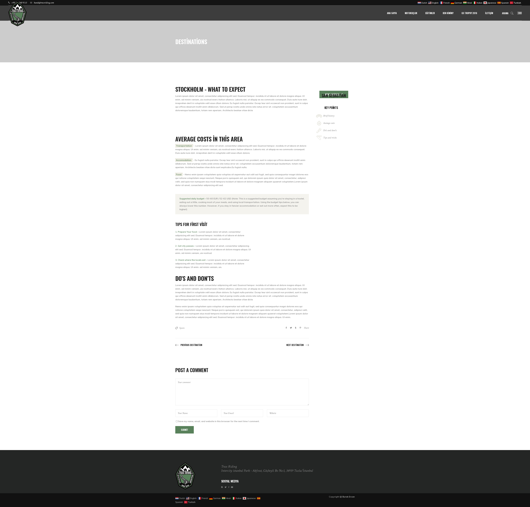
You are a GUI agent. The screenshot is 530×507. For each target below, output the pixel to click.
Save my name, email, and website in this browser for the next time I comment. (218, 421)
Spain (182, 328)
